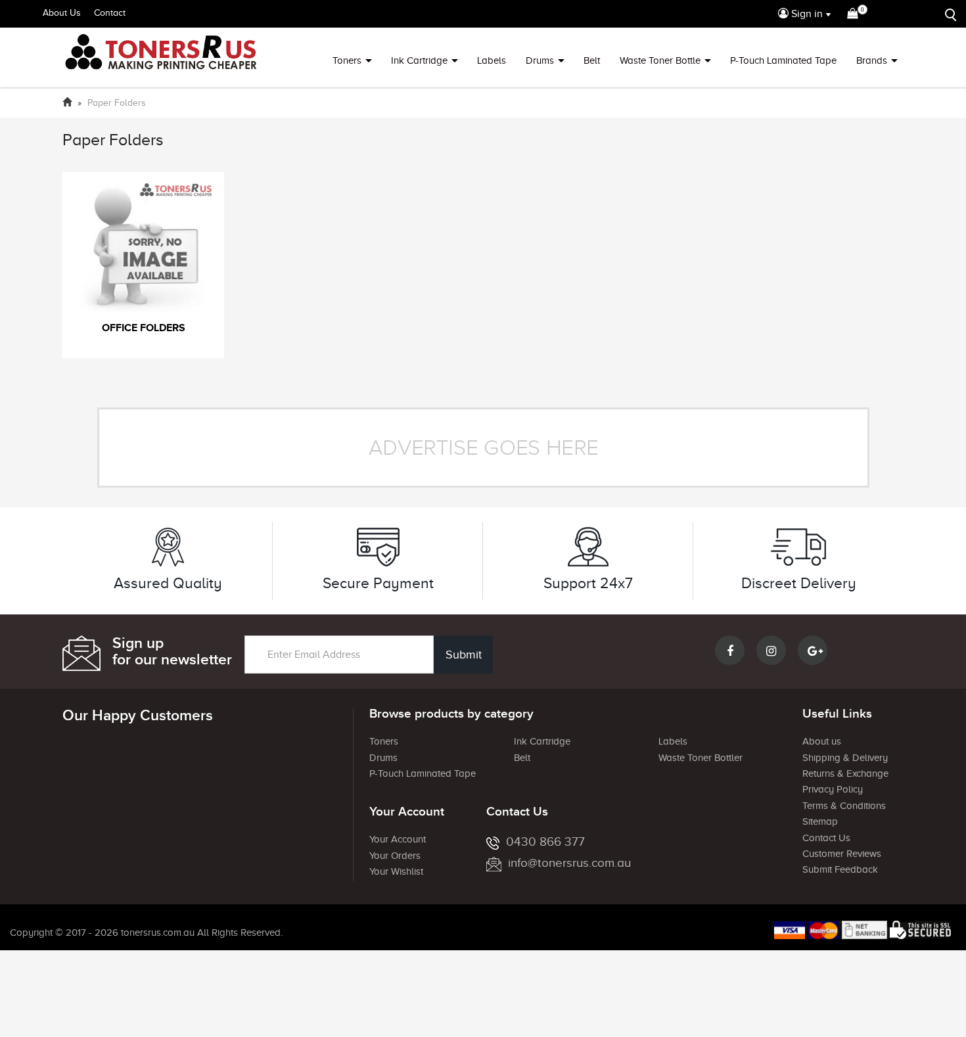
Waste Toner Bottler (700, 757)
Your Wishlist (396, 871)
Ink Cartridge (419, 60)
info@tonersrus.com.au (569, 862)
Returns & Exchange (845, 773)
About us (821, 741)
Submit (464, 654)
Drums (540, 60)
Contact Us (826, 838)
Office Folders (143, 328)
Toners (347, 60)
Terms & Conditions (844, 805)
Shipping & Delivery (845, 757)
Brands (871, 60)
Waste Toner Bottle (660, 60)
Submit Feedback (840, 869)
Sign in (806, 14)
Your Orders (395, 855)
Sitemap (820, 821)
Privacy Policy (832, 789)
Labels (491, 60)
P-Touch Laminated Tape (783, 60)
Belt (592, 60)
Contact (110, 13)
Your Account (397, 839)
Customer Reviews (841, 853)
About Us (62, 13)
